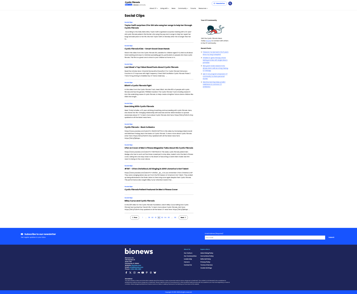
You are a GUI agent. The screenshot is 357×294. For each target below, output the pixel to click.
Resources (202, 8)
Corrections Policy (207, 256)
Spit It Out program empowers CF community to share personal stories (215, 76)
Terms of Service (206, 265)
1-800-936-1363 (135, 269)
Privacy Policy (205, 262)
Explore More (205, 249)
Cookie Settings (206, 268)
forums (208, 41)
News (173, 8)
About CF (153, 8)
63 (162, 217)
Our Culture (188, 253)
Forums (193, 8)
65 (169, 217)
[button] (219, 3)
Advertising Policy (206, 253)
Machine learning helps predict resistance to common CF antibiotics (214, 84)
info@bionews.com (136, 267)
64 (165, 217)
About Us (187, 249)
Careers (187, 262)
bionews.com (136, 265)
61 (155, 217)
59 (149, 217)
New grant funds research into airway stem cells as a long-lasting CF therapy (215, 68)
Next (183, 217)
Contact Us (188, 265)
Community (182, 8)
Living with (164, 8)
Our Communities (190, 256)
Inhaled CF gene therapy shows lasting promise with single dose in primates (215, 60)
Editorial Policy (205, 259)
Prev (135, 217)
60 (152, 217)
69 (175, 217)
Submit (331, 237)
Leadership (188, 259)
